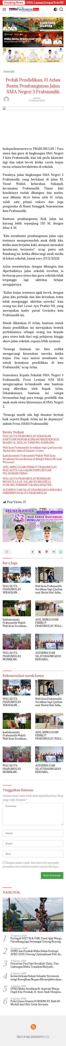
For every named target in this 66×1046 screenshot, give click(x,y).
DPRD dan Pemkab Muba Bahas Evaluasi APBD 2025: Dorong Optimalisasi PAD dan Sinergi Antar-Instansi (36, 953)
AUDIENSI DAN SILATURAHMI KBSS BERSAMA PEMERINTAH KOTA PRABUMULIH (32, 491)
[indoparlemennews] (23, 9)
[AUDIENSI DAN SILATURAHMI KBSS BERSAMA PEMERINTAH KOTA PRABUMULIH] (49, 642)
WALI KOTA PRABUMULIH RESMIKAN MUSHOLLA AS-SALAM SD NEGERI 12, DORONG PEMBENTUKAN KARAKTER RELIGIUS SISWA (27, 482)
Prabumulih (9, 71)
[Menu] (5, 9)
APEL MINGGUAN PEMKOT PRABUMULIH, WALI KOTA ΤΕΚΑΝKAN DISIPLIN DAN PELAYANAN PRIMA (30, 470)
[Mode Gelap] (56, 9)
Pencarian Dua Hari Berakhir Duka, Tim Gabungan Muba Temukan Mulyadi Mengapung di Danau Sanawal (35, 965)
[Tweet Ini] (39, 552)
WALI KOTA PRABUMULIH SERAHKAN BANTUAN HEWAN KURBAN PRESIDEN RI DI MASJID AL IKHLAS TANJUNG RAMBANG (31, 439)
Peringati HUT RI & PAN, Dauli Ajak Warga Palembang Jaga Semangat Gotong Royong (36, 940)
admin (36, 98)
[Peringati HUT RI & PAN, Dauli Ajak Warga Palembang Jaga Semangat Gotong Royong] (33, 915)
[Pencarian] (61, 9)
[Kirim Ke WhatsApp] (60, 552)
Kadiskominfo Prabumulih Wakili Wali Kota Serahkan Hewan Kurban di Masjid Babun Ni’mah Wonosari (32, 459)
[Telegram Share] (53, 552)
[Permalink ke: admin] (6, 99)
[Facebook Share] (32, 552)
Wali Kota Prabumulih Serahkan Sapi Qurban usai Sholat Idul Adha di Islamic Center (32, 449)
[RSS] (33, 1027)
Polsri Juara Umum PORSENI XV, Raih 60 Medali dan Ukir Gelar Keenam (35, 1003)
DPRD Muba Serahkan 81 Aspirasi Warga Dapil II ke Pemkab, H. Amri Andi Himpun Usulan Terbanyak (36, 990)
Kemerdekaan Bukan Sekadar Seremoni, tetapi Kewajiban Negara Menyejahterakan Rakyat (36, 978)
